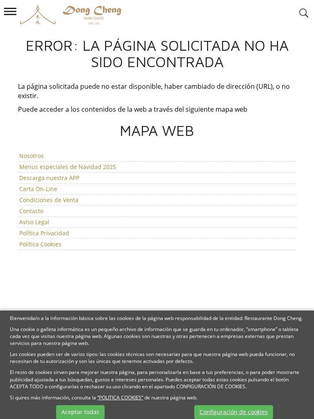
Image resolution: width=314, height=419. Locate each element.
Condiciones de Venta (48, 200)
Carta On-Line (38, 189)
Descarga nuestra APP (49, 178)
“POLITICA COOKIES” (120, 397)
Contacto (31, 211)
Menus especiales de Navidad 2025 (67, 167)
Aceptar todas (80, 412)
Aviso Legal (34, 222)
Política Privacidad (44, 233)
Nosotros (31, 156)
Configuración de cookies (234, 412)
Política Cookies (40, 244)
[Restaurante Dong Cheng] (66, 14)
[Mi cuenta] (304, 13)
